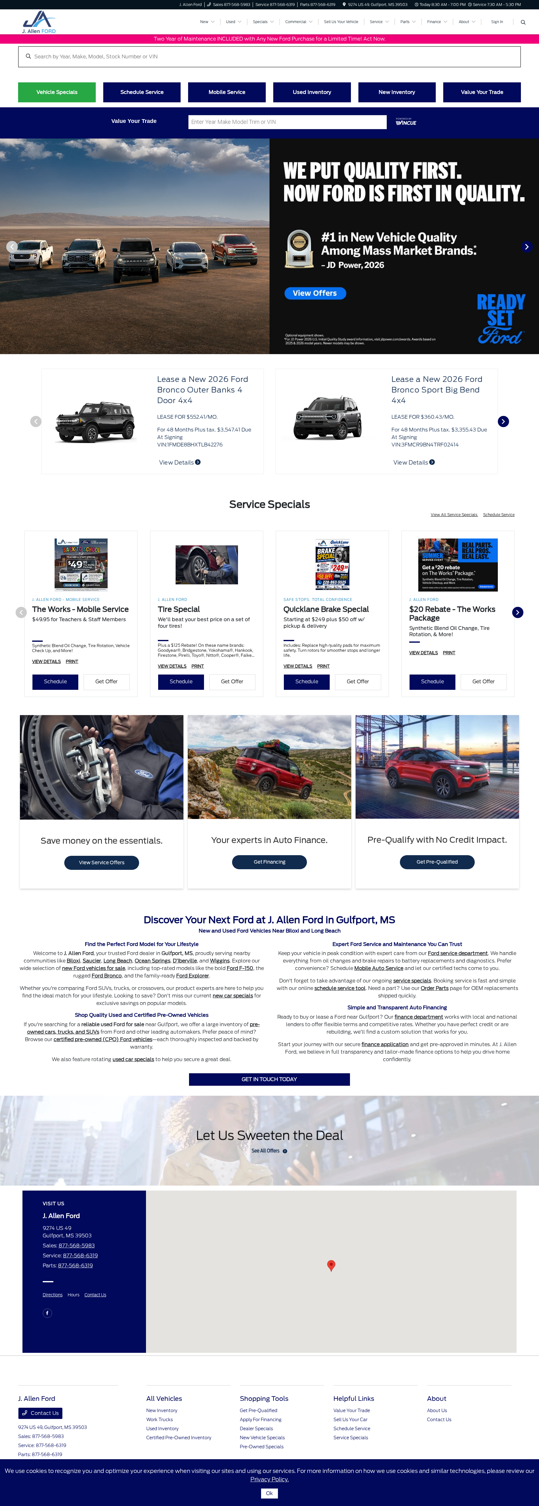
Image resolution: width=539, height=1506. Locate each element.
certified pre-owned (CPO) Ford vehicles (103, 1039)
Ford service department (458, 953)
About (436, 1398)
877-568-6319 (80, 1256)
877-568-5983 (77, 1246)
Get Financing (269, 862)
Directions (53, 1295)
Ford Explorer (192, 976)
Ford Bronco (107, 976)
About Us (437, 1410)
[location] (344, 4)
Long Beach (118, 961)
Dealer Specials (256, 1428)
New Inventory (161, 1410)
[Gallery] (269, 246)
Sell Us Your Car (350, 1419)
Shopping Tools (264, 1398)
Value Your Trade (351, 1410)
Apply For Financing (260, 1419)
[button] (331, 1266)
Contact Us (95, 1295)
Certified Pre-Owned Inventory (178, 1437)
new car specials (233, 996)
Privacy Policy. (269, 1479)
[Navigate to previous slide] (4, 246)
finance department (419, 1017)
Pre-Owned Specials (262, 1446)
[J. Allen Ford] (71, 21)
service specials (412, 981)
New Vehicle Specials (262, 1437)
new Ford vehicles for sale (93, 968)
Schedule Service (499, 514)
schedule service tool (340, 988)
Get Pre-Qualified (437, 862)
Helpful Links (353, 1398)
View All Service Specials (454, 514)
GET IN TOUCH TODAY (269, 1079)
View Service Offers (101, 862)
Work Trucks (159, 1419)
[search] (523, 23)
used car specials (133, 1059)
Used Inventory (162, 1428)
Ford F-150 (240, 968)
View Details (177, 462)
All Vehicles (164, 1398)
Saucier (92, 961)
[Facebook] (47, 1313)
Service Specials (350, 1437)
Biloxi (73, 961)
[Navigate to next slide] (534, 246)
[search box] (269, 53)
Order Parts (435, 988)
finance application (385, 1044)
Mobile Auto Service (378, 968)
